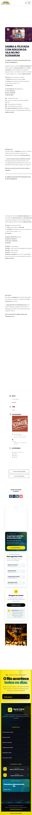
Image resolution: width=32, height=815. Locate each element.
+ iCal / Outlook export (19, 476)
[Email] (21, 496)
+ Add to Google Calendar (19, 471)
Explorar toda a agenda (15, 722)
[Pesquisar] (25, 2)
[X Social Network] (14, 496)
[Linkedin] (17, 496)
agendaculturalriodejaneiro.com (16, 809)
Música (15, 455)
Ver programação (16, 547)
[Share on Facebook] (10, 496)
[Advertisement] (16, 17)
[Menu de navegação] (29, 2)
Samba (15, 457)
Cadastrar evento (16, 605)
